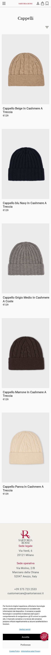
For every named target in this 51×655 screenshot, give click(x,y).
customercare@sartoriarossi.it (26, 593)
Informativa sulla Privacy (30, 651)
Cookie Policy (14, 651)
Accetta (25, 637)
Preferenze (26, 645)
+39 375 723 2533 (25, 589)
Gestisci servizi (24, 629)
